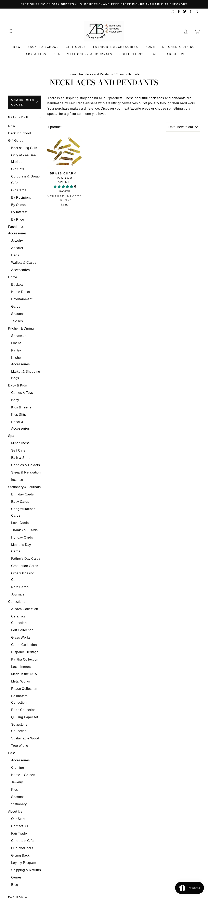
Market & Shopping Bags (25, 375)
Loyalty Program (23, 862)
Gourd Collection (24, 645)
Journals (17, 594)
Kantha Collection (24, 659)
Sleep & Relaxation (26, 472)
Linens (16, 343)
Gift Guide (76, 46)
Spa (56, 54)
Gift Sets (17, 169)
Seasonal (18, 314)
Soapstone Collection (19, 728)
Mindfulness (20, 443)
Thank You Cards (24, 530)
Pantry (16, 350)
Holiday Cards (22, 537)
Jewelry (17, 240)
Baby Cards (20, 501)
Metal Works (20, 681)
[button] (63, 186)
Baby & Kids (35, 54)
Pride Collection (23, 710)
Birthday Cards (22, 494)
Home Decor (20, 292)
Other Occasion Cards (23, 576)
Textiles (17, 321)
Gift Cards (18, 190)
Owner (16, 877)
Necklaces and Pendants (96, 74)
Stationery (19, 804)
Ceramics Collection (19, 620)
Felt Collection (22, 630)
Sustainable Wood (25, 738)
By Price (17, 219)
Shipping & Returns (26, 870)
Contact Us (19, 826)
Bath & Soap (20, 457)
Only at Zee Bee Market (23, 158)
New (17, 46)
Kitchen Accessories (20, 361)
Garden (16, 306)
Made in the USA (24, 674)
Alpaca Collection (24, 609)
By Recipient (21, 197)
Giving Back (20, 855)
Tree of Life (19, 745)
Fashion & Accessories (116, 46)
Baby (15, 400)
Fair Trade (19, 833)
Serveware (19, 335)
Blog (14, 884)
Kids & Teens (21, 407)
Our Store (18, 819)
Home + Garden (23, 775)
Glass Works (20, 637)
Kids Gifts (18, 414)
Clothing (17, 767)
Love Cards (20, 523)
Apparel (17, 248)
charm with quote (23, 102)
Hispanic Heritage (25, 652)
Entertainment (21, 299)
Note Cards (19, 587)
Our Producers (22, 848)
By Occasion (20, 205)
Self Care (18, 450)
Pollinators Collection (19, 699)
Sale (155, 54)
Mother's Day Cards (21, 548)
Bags (15, 255)
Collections (131, 54)
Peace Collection (24, 688)
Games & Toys (22, 392)
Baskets (17, 284)
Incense (17, 479)
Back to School (43, 46)
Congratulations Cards (23, 512)
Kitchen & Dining (178, 46)
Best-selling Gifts (24, 148)
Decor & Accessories (20, 425)
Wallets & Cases (23, 262)
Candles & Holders (25, 465)
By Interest (19, 212)
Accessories (20, 270)
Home (150, 46)
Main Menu (18, 117)
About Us (176, 54)
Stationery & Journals (90, 54)
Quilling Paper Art (24, 717)
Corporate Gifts (22, 840)
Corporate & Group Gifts (25, 180)
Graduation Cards (24, 566)
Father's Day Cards (25, 558)
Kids (14, 789)
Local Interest (21, 666)
